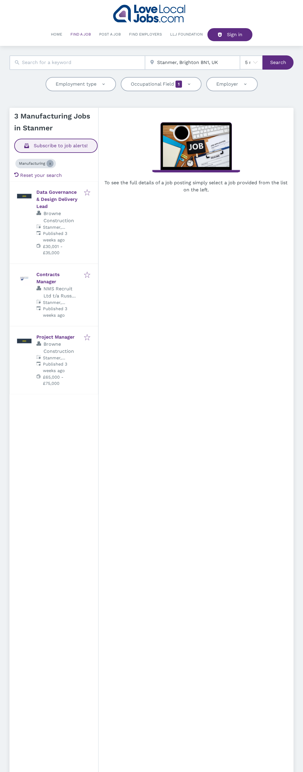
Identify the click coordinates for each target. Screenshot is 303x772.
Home (56, 34)
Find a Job (80, 34)
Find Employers (145, 34)
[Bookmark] (87, 193)
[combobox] (77, 62)
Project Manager (55, 337)
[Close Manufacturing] (50, 163)
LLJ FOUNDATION (186, 34)
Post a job (110, 34)
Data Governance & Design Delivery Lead (57, 199)
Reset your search (41, 175)
